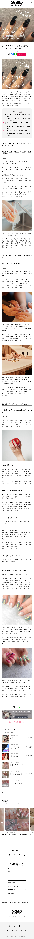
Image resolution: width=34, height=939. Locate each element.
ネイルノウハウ (12, 879)
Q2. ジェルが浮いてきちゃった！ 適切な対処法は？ (17, 123)
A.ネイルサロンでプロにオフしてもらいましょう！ (18, 127)
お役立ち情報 (11, 890)
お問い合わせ (24, 930)
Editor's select (11, 882)
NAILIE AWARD (11, 893)
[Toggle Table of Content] (19, 111)
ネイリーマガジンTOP (12, 930)
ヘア (9, 875)
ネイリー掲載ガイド (13, 886)
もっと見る (17, 791)
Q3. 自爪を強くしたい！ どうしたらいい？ (16, 130)
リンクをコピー (22, 54)
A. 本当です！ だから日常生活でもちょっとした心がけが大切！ (18, 119)
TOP (3, 901)
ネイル (9, 868)
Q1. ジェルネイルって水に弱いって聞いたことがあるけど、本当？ (17, 115)
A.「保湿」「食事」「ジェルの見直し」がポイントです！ (18, 134)
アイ (9, 872)
